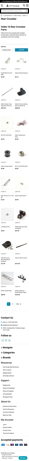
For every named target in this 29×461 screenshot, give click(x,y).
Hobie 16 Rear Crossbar (21, 258)
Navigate (7, 347)
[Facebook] (2, 340)
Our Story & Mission (8, 412)
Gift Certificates (7, 394)
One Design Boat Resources (11, 367)
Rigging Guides (7, 373)
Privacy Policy (7, 430)
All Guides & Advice (8, 376)
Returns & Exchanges (9, 388)
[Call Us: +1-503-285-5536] (24, 5)
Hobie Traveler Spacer (20, 195)
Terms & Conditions (8, 433)
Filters (21, 50)
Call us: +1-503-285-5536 (10, 322)
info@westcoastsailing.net (10, 325)
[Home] (1, 15)
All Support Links (7, 397)
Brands (7, 357)
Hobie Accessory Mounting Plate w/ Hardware (5, 259)
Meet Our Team (7, 415)
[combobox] (14, 11)
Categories (9, 352)
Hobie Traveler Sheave (6, 166)
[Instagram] (6, 340)
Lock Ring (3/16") (5, 226)
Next (17, 304)
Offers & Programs (8, 391)
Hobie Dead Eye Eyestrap (21, 73)
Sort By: (3, 46)
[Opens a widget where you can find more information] (23, 458)
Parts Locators (7, 370)
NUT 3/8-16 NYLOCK (6, 135)
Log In (4, 424)
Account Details (7, 427)
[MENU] (2, 5)
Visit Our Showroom (8, 409)
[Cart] (27, 5)
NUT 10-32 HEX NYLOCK (21, 166)
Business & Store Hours (9, 406)
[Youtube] (9, 340)
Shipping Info (6, 385)
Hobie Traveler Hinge (6, 290)
